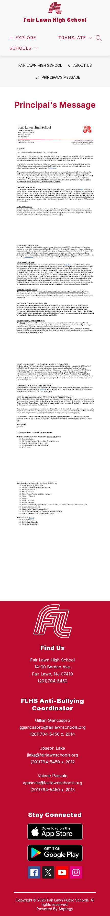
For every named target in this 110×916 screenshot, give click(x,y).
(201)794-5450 (52, 680)
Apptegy (66, 909)
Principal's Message (61, 77)
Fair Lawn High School (40, 65)
